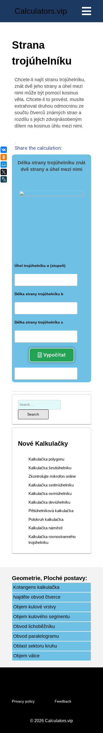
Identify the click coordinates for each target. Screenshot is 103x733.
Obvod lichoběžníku (34, 626)
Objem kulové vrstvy (34, 606)
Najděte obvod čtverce (36, 597)
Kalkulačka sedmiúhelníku (51, 485)
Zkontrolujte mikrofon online (52, 476)
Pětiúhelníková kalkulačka (51, 510)
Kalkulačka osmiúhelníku (50, 493)
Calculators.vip (41, 11)
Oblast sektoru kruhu (35, 646)
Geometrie (26, 578)
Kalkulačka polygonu (46, 459)
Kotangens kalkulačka (36, 587)
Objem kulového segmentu (41, 616)
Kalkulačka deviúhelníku (49, 502)
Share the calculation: (38, 148)
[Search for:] (39, 404)
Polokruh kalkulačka (46, 519)
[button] (51, 355)
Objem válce (26, 655)
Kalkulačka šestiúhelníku (50, 468)
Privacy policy (23, 701)
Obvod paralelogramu (36, 636)
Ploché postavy (64, 578)
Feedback (63, 701)
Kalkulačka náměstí (46, 528)
